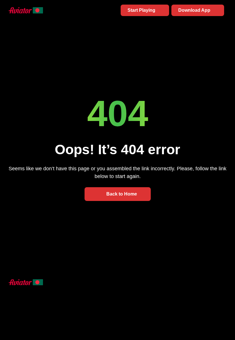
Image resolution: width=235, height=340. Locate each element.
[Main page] (26, 10)
